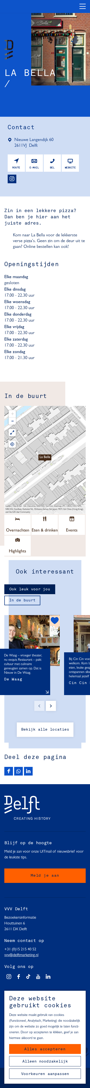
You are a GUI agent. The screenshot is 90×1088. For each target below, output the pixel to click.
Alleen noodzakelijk (45, 1062)
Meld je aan (45, 876)
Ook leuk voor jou (29, 589)
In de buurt (22, 600)
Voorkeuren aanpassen (45, 1074)
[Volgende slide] (51, 706)
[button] (45, 460)
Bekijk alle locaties (45, 730)
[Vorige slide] (39, 706)
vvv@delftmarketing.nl (21, 955)
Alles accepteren (45, 1049)
